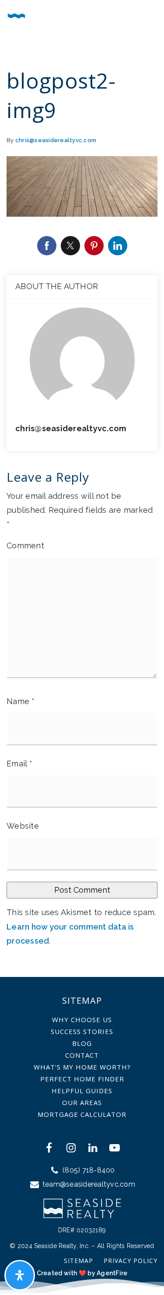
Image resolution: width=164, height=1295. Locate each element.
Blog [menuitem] (82, 1043)
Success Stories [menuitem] (82, 1031)
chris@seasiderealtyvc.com (55, 140)
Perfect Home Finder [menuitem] (82, 1078)
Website (23, 825)
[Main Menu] (147, 14)
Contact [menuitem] (82, 1055)
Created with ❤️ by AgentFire (82, 1273)
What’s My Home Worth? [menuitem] (82, 1066)
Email (19, 763)
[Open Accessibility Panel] (19, 1275)
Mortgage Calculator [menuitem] (82, 1114)
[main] (82, 488)
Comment (25, 545)
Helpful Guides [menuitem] (82, 1090)
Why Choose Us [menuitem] (82, 1019)
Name (21, 701)
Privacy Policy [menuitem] (130, 1260)
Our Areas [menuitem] (82, 1102)
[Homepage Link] (44, 12)
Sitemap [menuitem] (78, 1260)
